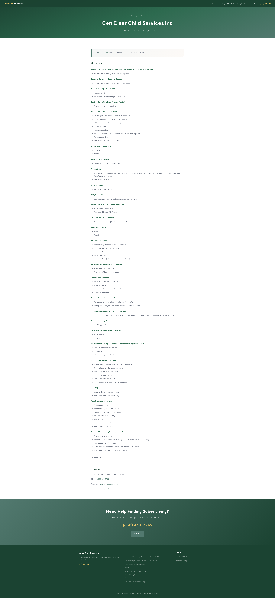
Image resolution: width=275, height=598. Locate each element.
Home (214, 4)
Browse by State (155, 557)
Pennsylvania (136, 16)
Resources (247, 4)
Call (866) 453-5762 (181, 557)
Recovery (13, 3)
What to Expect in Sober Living (135, 571)
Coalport (145, 16)
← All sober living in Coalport (103, 489)
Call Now (137, 534)
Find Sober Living (181, 561)
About (255, 4)
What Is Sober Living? (234, 4)
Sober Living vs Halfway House (135, 561)
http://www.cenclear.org (108, 484)
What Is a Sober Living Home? (135, 557)
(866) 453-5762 (266, 4)
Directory (222, 4)
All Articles (153, 561)
